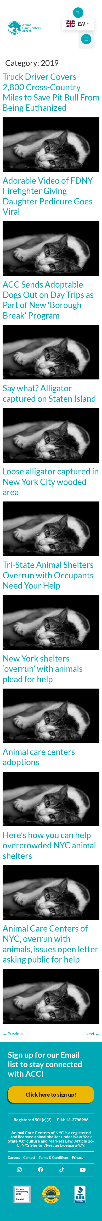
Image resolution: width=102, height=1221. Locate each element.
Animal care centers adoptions (39, 757)
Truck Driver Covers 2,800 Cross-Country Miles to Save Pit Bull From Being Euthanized (51, 92)
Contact (29, 1157)
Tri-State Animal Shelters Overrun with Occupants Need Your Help (48, 574)
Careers (14, 1157)
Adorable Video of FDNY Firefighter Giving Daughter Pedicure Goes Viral (48, 195)
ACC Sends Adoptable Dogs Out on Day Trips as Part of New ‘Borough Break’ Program (48, 299)
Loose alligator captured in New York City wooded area (51, 481)
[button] (86, 40)
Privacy (77, 1157)
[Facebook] (40, 1169)
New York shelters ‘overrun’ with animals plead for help (43, 668)
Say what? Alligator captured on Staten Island (49, 393)
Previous (13, 1033)
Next (92, 1033)
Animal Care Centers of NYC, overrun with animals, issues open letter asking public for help (50, 943)
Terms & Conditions (54, 1157)
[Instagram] (19, 1169)
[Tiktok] (61, 1169)
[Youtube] (83, 1169)
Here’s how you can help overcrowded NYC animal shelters (49, 845)
